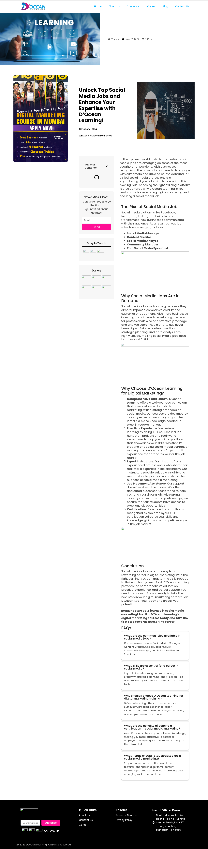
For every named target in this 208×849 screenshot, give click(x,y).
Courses (132, 6)
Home (98, 6)
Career (151, 6)
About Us (114, 6)
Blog (165, 6)
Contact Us (182, 6)
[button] (107, 166)
